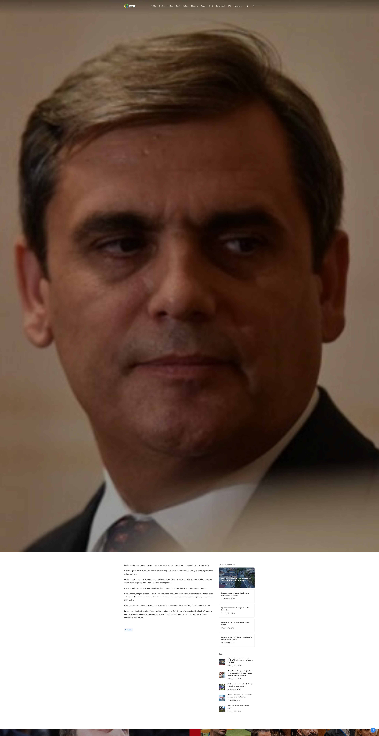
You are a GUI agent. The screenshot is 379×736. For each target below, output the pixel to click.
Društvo (156, 328)
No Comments (247, 309)
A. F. (128, 328)
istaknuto (128, 630)
